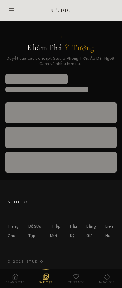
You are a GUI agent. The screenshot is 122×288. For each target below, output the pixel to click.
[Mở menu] (11, 10)
